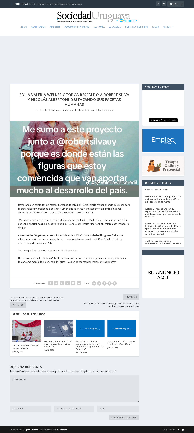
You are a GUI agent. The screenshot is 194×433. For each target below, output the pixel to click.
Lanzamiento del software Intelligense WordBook (121, 342)
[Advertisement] (97, 57)
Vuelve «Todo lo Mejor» (156, 189)
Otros (167, 27)
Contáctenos (169, 429)
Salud (155, 27)
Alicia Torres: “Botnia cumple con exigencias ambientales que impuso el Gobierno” (90, 345)
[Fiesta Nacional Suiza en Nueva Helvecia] (26, 331)
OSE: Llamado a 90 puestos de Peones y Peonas (51, 4)
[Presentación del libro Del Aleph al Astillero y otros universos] (58, 328)
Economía (99, 27)
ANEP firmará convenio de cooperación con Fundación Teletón (163, 242)
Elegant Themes (30, 429)
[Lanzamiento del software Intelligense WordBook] (121, 328)
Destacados (68, 110)
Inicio (24, 27)
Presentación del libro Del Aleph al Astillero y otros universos (57, 344)
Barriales (56, 110)
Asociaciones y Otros (77, 27)
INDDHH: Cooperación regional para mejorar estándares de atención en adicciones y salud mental (163, 199)
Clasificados (38, 27)
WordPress (62, 429)
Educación (115, 27)
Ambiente (55, 27)
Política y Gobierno (136, 27)
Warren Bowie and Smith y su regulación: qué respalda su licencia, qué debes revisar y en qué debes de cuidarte (163, 212)
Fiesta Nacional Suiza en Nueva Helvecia (25, 347)
